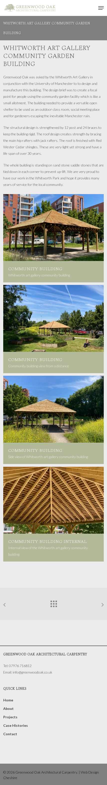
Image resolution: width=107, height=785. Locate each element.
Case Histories (15, 725)
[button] (101, 7)
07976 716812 (20, 666)
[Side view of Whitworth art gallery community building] (53, 420)
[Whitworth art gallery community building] (53, 238)
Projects (10, 717)
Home (8, 700)
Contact (10, 734)
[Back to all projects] (53, 603)
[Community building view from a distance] (53, 329)
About (8, 708)
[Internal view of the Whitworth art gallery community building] (53, 514)
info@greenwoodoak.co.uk (32, 672)
